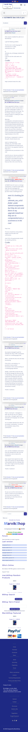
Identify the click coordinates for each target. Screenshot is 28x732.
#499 (24, 442)
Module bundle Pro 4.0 (7, 547)
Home (14, 647)
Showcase (14, 706)
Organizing (14, 665)
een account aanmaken (18, 89)
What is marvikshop (14, 672)
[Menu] (21, 5)
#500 (24, 483)
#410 (25, 28)
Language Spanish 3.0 (7, 552)
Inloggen (8, 89)
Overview (14, 649)
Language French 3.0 (6, 555)
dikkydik (13, 344)
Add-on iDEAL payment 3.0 (8, 557)
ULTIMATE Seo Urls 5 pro (11, 31)
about (14, 659)
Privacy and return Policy (14, 680)
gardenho (8, 99)
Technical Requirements (14, 678)
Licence (15, 675)
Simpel (12, 29)
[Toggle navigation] (4, 12)
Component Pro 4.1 (6, 545)
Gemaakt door (12, 520)
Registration (14, 713)
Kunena (18, 520)
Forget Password (14, 716)
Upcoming (14, 662)
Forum (14, 668)
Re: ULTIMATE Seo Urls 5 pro (12, 102)
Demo (14, 655)
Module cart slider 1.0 (6, 550)
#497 (24, 343)
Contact (14, 701)
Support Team (14, 177)
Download (14, 652)
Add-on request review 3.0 (7, 560)
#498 (24, 404)
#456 (13, 97)
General (15, 699)
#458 (24, 176)
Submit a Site (14, 709)
